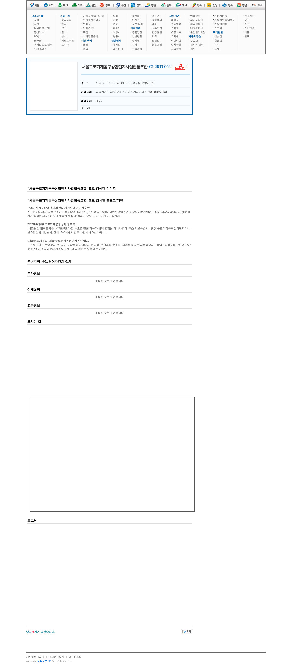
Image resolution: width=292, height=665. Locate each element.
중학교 (175, 28)
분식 (63, 36)
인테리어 (249, 15)
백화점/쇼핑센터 (43, 44)
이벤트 (136, 20)
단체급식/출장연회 (93, 15)
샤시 (216, 44)
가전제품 (249, 28)
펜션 (85, 44)
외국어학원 (196, 24)
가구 (246, 24)
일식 (63, 32)
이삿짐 (218, 36)
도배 (216, 48)
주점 (85, 32)
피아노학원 (196, 20)
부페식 (87, 24)
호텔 (85, 48)
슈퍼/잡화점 (40, 48)
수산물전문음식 (92, 20)
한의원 (136, 40)
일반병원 (137, 36)
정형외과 (157, 20)
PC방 (36, 36)
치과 (134, 44)
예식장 (116, 44)
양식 (63, 28)
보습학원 (176, 48)
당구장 (38, 40)
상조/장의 (137, 24)
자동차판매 (220, 24)
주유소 (194, 40)
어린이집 (176, 40)
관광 (115, 24)
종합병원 (137, 32)
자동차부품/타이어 (224, 20)
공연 (36, 24)
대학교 (175, 20)
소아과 (155, 15)
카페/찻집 (88, 28)
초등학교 (176, 32)
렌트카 (116, 28)
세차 (192, 48)
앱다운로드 (75, 656)
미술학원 (195, 15)
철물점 (218, 40)
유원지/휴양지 (42, 28)
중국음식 (66, 20)
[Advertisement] (54, 86)
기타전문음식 (90, 36)
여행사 (116, 32)
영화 (36, 20)
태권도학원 (196, 28)
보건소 (155, 40)
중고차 (218, 28)
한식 (63, 24)
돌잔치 (136, 15)
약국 (154, 36)
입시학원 (176, 44)
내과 (154, 24)
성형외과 (137, 48)
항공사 (116, 36)
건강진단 (157, 32)
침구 (246, 36)
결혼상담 (118, 48)
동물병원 (157, 44)
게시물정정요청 (35, 656)
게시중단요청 (56, 656)
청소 (246, 20)
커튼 (246, 32)
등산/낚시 (39, 32)
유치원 (175, 36)
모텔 (115, 15)
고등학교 (176, 24)
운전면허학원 (197, 32)
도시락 (65, 44)
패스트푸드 (67, 40)
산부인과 (157, 28)
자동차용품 (220, 15)
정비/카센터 (196, 44)
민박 (115, 20)
